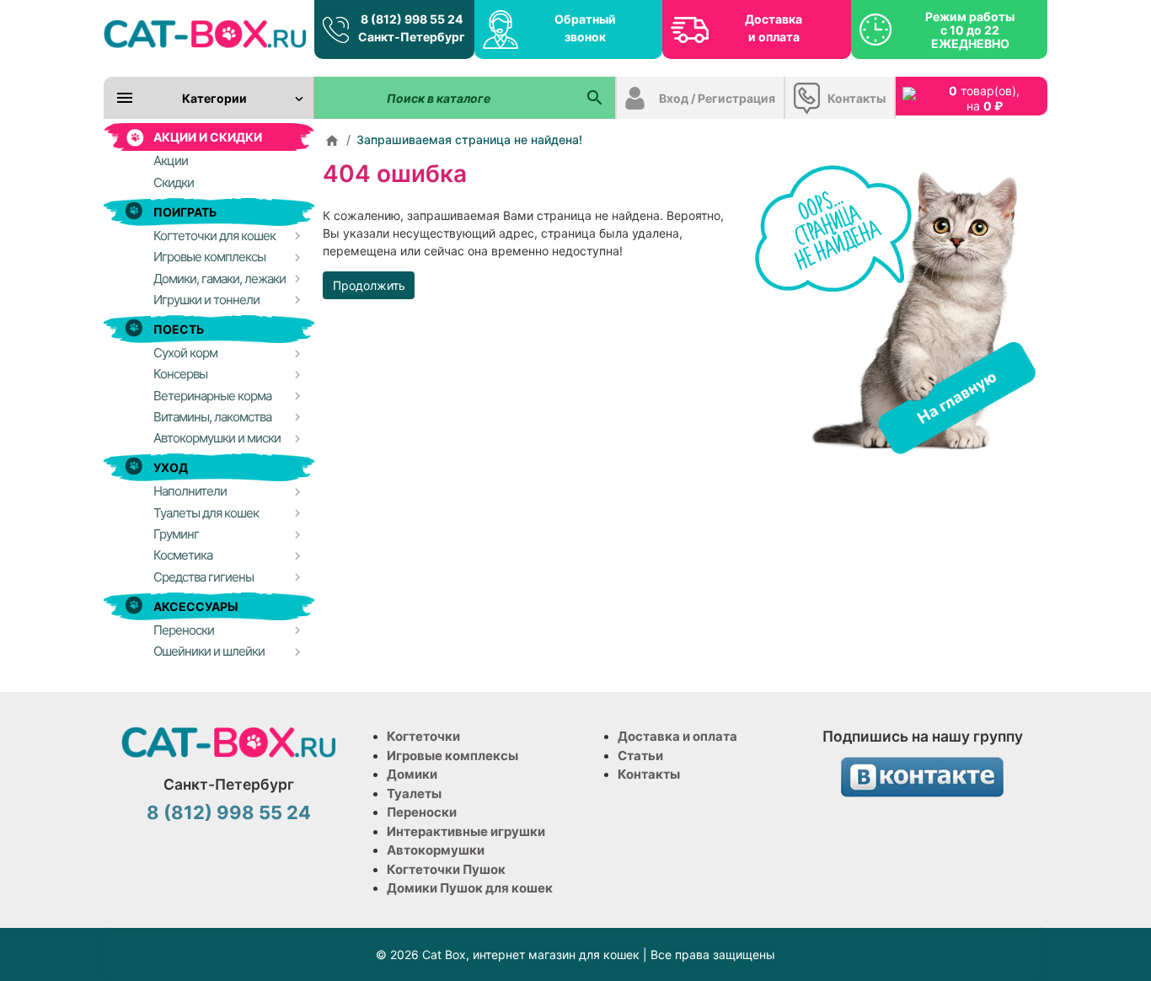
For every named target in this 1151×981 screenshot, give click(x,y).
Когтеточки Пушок (446, 869)
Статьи (640, 756)
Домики (412, 774)
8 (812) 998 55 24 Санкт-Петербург (411, 28)
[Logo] (205, 33)
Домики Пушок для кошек (470, 888)
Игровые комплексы (452, 756)
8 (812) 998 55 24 (229, 812)
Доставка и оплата (773, 28)
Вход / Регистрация (717, 98)
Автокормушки (435, 850)
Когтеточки (423, 736)
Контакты (856, 98)
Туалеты (414, 793)
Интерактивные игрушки (466, 831)
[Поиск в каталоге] (594, 98)
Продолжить (369, 285)
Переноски (422, 812)
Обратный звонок (585, 28)
